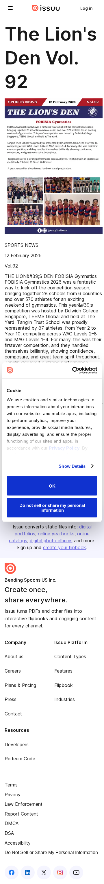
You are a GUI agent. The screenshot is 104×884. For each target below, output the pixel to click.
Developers (17, 744)
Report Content (21, 814)
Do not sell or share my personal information (52, 507)
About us (14, 656)
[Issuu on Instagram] (60, 872)
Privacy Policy (64, 447)
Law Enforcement (23, 804)
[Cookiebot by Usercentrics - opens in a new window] (73, 370)
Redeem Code (20, 758)
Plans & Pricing (20, 685)
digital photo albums (51, 540)
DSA (9, 833)
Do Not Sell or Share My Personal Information (51, 852)
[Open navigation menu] (10, 8)
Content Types (70, 656)
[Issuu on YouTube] (76, 872)
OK (52, 485)
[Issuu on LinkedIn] (28, 872)
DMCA (11, 823)
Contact (13, 714)
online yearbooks (56, 533)
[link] (86, 8)
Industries (64, 699)
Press (10, 699)
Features (63, 671)
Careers (13, 671)
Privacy (13, 794)
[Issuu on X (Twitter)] (44, 872)
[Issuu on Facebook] (11, 872)
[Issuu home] (46, 8)
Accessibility (18, 843)
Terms (11, 785)
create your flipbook (64, 547)
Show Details (72, 465)
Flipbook (63, 685)
